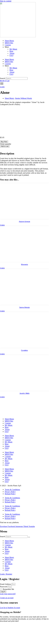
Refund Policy (10, 494)
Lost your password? (8, 594)
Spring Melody (24, 307)
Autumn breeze (24, 221)
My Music (13, 49)
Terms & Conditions (12, 490)
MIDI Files (9, 43)
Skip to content (5, 1)
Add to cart (5, 146)
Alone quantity (5, 144)
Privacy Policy (10, 492)
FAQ (11, 55)
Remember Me (8, 589)
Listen (2, 225)
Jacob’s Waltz (24, 393)
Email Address (5, 584)
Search (2, 78)
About (12, 53)
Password (3, 587)
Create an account (6, 598)
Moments (24, 264)
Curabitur (24, 350)
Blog (11, 51)
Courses (8, 45)
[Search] (29, 537)
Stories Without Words (23, 98)
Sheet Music (9, 41)
